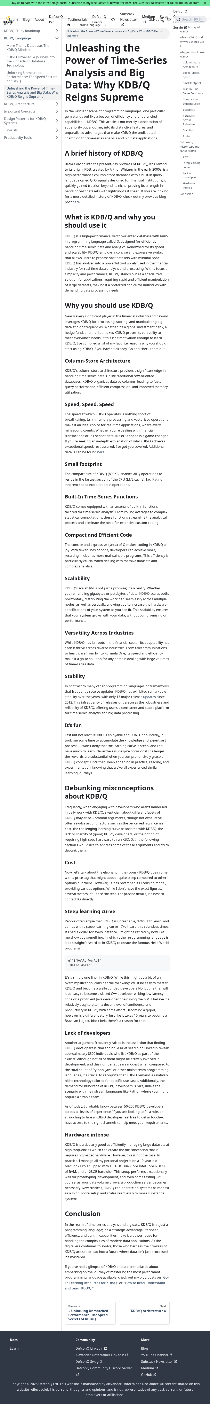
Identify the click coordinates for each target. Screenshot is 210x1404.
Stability (188, 130)
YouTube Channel (154, 1355)
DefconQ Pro (56, 19)
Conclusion (186, 194)
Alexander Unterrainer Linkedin (99, 1355)
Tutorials (11, 130)
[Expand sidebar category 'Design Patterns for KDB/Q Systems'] (57, 120)
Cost (185, 157)
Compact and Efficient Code (191, 102)
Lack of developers (189, 175)
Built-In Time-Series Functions (193, 91)
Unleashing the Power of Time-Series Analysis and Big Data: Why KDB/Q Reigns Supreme (32, 92)
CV (113, 19)
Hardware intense (189, 185)
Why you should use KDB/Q (192, 54)
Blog (26, 19)
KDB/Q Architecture (19, 104)
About (39, 19)
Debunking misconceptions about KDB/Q (189, 146)
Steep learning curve (192, 165)
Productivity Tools (18, 137)
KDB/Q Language (17, 38)
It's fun (187, 136)
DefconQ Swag (87, 1361)
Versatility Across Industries (189, 120)
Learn (13, 19)
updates (149, 697)
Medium (193, 3)
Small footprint (192, 83)
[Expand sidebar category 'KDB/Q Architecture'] (57, 104)
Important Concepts (19, 111)
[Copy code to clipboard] (164, 960)
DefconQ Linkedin (89, 1348)
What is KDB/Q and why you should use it (192, 42)
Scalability (189, 109)
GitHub (154, 19)
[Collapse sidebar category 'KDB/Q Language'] (57, 38)
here (76, 202)
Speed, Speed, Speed (191, 75)
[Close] (205, 3)
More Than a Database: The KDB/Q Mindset (28, 47)
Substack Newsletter (128, 17)
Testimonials (77, 19)
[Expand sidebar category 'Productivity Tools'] (57, 137)
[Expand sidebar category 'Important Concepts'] (57, 111)
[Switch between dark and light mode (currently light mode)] (169, 19)
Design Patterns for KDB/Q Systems (25, 120)
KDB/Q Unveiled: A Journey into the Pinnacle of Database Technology (31, 61)
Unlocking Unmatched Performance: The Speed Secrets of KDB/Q (32, 76)
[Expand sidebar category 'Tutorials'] (57, 130)
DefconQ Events (99, 19)
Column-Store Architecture (191, 65)
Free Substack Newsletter (149, 3)
